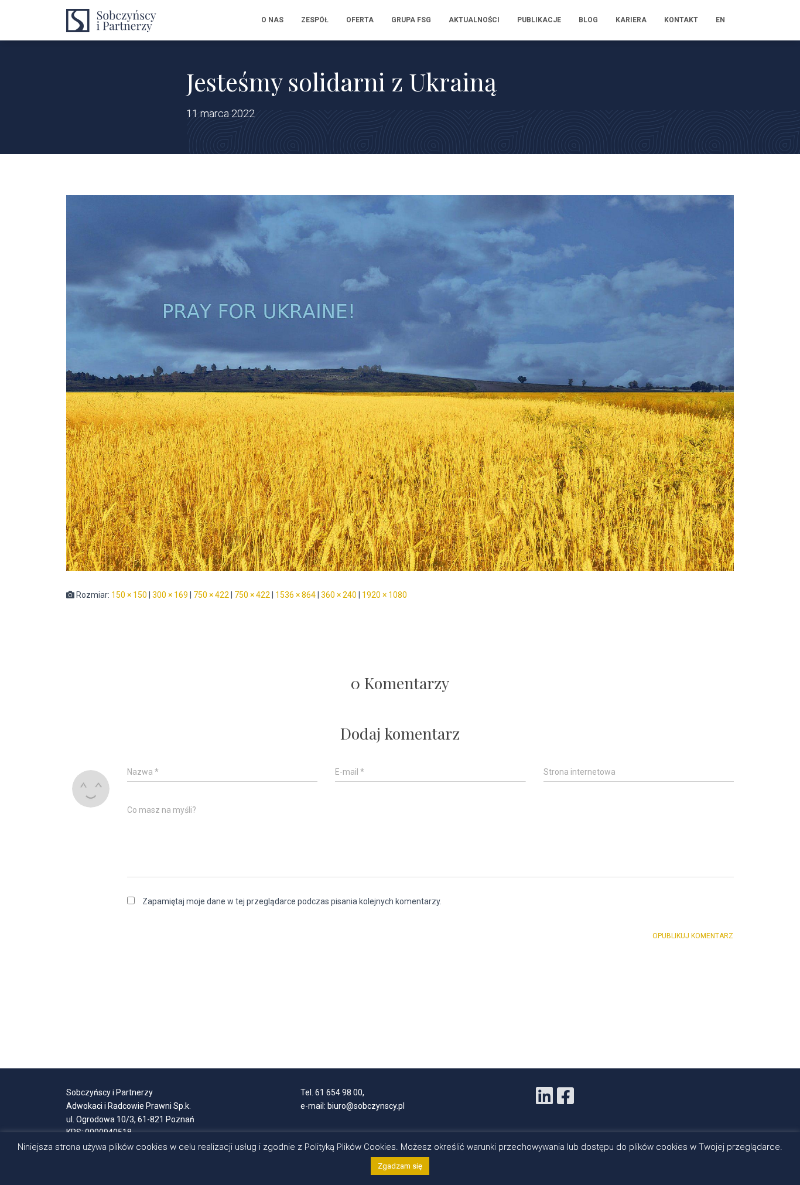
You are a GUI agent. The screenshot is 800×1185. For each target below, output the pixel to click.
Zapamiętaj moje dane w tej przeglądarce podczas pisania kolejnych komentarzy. (292, 901)
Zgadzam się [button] (400, 1166)
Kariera (631, 20)
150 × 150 (129, 595)
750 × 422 (211, 595)
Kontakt (681, 20)
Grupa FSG (411, 20)
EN (720, 20)
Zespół (315, 20)
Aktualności (474, 20)
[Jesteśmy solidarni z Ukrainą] (400, 382)
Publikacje (539, 20)
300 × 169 (170, 595)
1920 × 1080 (384, 595)
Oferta (360, 20)
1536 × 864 (295, 595)
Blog (588, 20)
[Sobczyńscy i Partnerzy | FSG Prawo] (114, 20)
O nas (272, 20)
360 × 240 (339, 595)
